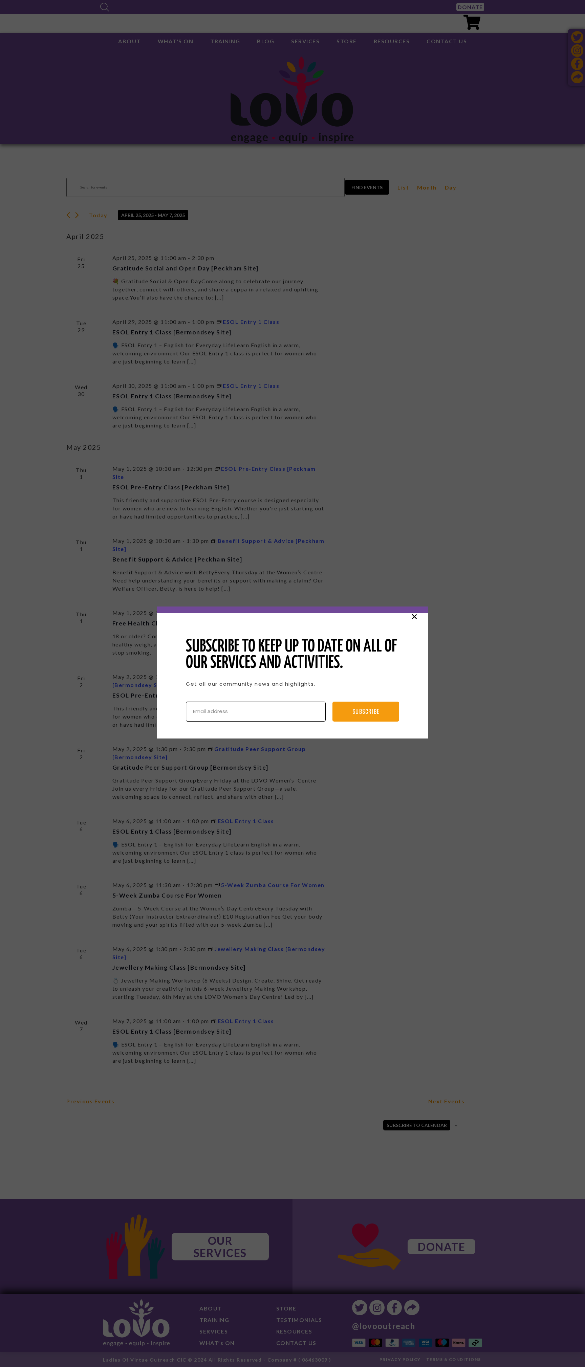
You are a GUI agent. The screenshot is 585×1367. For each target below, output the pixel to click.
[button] (414, 616)
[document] (292, 683)
